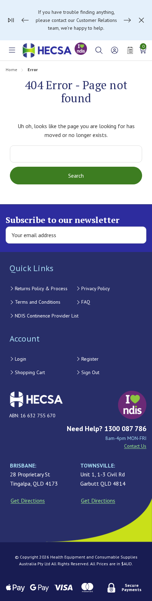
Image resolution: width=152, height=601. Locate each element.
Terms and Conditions (37, 302)
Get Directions (28, 500)
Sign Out (90, 372)
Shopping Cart (30, 372)
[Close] (141, 20)
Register (90, 359)
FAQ (85, 302)
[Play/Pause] (11, 20)
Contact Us (135, 446)
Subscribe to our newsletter (62, 219)
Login (20, 359)
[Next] (127, 20)
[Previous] (25, 20)
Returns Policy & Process (41, 288)
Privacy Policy (95, 288)
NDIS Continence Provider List (46, 316)
